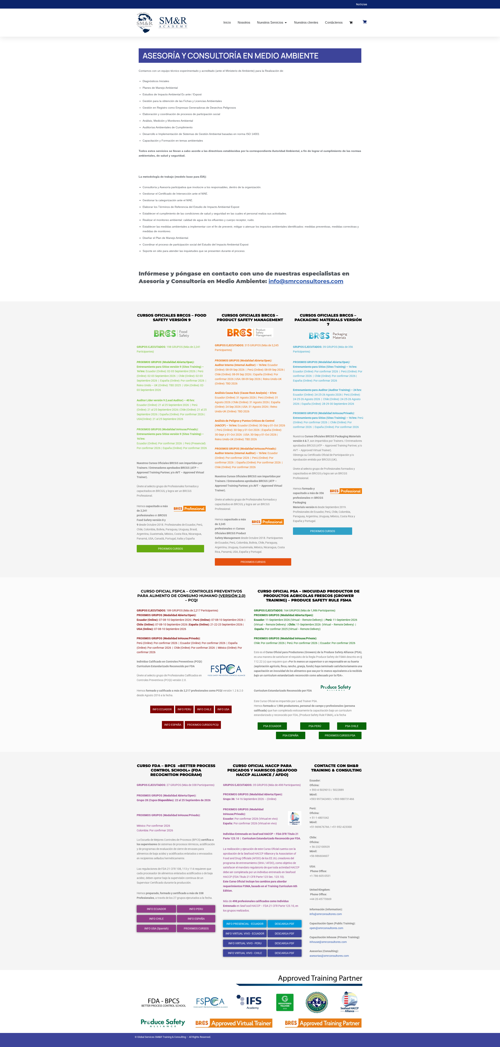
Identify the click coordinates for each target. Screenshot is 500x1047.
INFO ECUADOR (162, 709)
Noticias (361, 4)
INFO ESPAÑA (172, 724)
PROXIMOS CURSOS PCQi (203, 724)
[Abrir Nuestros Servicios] (285, 22)
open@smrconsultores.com (326, 928)
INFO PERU (184, 709)
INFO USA (223, 709)
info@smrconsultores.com (306, 281)
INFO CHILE (204, 709)
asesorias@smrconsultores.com (329, 955)
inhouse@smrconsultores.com (328, 941)
